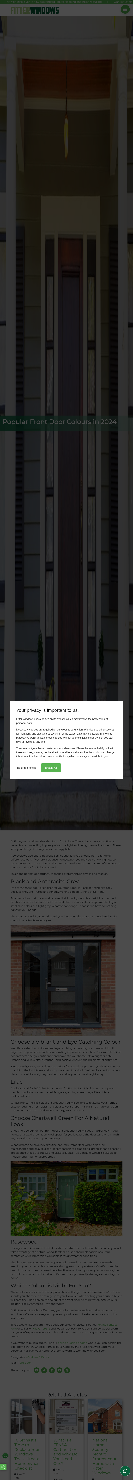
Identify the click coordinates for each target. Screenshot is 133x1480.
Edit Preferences (26, 767)
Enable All (51, 767)
